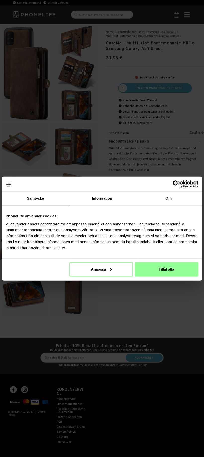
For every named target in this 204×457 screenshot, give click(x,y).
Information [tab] (102, 198)
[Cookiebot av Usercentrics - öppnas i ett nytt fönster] (176, 184)
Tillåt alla (166, 269)
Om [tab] (168, 198)
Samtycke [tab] (35, 198)
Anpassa (98, 269)
